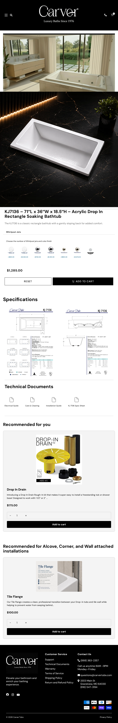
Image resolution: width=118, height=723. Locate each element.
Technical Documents (57, 664)
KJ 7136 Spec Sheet (76, 406)
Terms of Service (54, 673)
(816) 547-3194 (88, 687)
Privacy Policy (106, 717)
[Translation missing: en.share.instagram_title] (13, 695)
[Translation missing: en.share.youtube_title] (18, 695)
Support (49, 659)
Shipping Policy (53, 678)
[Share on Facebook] (7, 695)
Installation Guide (53, 406)
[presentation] (13, 232)
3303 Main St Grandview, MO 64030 (93, 682)
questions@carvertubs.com (96, 675)
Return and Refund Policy (59, 682)
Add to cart (59, 524)
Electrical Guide (11, 406)
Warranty (50, 668)
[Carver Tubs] (59, 15)
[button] (6, 15)
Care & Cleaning (32, 406)
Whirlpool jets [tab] (60, 205)
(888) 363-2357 (90, 660)
